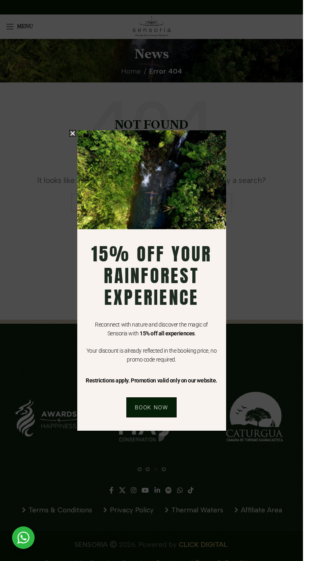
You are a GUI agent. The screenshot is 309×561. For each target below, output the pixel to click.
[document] (151, 280)
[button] (73, 133)
